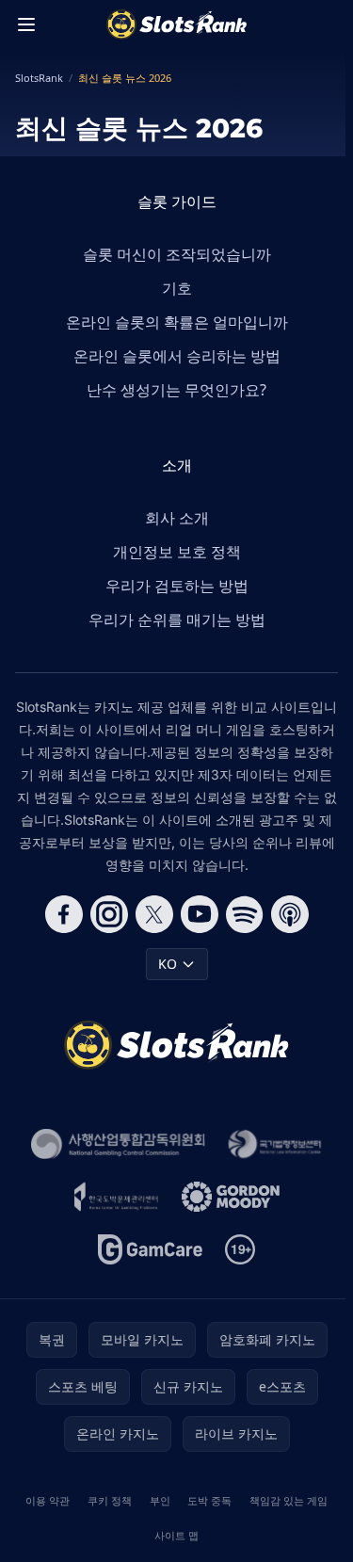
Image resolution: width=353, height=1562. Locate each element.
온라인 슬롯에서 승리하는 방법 (177, 356)
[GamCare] (150, 1249)
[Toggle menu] (26, 24)
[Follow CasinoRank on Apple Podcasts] (290, 914)
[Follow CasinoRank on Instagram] (109, 914)
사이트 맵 (176, 1535)
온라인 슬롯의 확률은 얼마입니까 (177, 322)
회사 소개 (177, 517)
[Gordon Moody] (231, 1197)
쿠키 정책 (110, 1500)
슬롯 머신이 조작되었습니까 (177, 254)
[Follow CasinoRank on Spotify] (245, 914)
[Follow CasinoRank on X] (154, 914)
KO (167, 964)
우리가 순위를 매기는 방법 (176, 619)
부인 (160, 1500)
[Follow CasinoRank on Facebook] (64, 914)
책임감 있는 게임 (288, 1500)
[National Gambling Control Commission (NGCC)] (118, 1144)
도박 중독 (209, 1500)
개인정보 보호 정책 (177, 551)
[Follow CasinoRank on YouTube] (199, 914)
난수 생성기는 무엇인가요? (176, 389)
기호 (177, 288)
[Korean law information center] (275, 1144)
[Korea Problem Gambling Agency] (115, 1197)
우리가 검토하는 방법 (177, 585)
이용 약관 (47, 1500)
